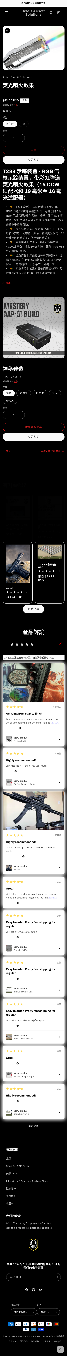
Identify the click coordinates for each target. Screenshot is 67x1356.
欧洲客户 (11, 1188)
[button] (7, 13)
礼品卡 (10, 1203)
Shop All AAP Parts (17, 1166)
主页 (8, 1158)
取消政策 (46, 1342)
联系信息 (58, 1342)
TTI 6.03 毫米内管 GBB (47, 565)
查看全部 (33, 609)
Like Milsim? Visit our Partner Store (27, 1181)
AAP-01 (10, 588)
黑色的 (10, 123)
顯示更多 (56, 723)
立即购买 (33, 159)
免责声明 (11, 1196)
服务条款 (24, 1342)
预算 (8, 393)
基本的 (23, 393)
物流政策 (35, 1342)
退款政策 (60, 1336)
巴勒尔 (40, 393)
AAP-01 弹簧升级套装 (17, 525)
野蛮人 (10, 400)
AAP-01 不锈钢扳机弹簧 (49, 526)
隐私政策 (13, 1342)
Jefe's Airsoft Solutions (22, 1336)
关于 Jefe (11, 1173)
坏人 (55, 393)
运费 (15, 105)
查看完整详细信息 (50, 451)
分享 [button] (8, 283)
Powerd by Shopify (44, 1336)
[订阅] (57, 1277)
